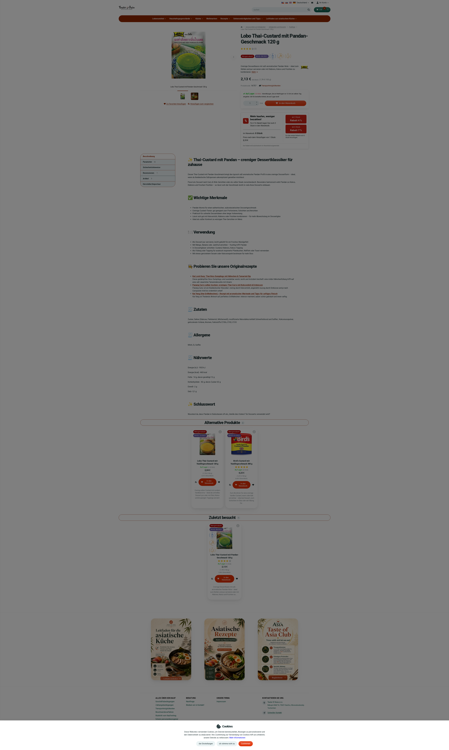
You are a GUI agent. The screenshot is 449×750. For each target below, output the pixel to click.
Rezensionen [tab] (150, 173)
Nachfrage (190, 701)
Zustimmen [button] (245, 744)
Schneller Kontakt (275, 713)
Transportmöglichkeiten (271, 86)
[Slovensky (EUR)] (287, 2)
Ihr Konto (323, 3)
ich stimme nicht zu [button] (227, 744)
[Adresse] (264, 703)
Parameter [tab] (149, 162)
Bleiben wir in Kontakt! (195, 705)
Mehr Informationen (237, 738)
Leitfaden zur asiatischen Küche (280, 19)
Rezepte (224, 19)
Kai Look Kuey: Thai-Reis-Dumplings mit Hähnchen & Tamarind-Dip (221, 276)
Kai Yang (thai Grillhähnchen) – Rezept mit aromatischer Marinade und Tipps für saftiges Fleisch (234, 294)
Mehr (254, 72)
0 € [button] (322, 9)
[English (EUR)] (290, 2)
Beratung (191, 698)
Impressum (221, 701)
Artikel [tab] (147, 179)
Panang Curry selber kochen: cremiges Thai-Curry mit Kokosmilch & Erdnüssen (227, 285)
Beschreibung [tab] (149, 156)
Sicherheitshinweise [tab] (151, 167)
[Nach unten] (257, 104)
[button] (327, 9)
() (255, 49)
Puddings (292, 27)
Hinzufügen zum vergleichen (202, 104)
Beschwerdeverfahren (165, 712)
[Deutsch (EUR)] (294, 2)
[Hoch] (257, 102)
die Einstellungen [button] (206, 744)
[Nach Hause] (126, 7)
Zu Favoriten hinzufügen (176, 104)
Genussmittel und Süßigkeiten (256, 27)
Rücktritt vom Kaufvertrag (166, 715)
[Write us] (264, 713)
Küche (198, 19)
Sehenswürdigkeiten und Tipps (247, 19)
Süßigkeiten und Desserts (277, 27)
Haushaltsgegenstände (179, 19)
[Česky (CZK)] (283, 2)
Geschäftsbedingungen (165, 701)
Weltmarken (211, 19)
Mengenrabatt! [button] (247, 56)
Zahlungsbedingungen (165, 705)
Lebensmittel (158, 19)
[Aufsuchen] (308, 9)
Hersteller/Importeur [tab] (152, 184)
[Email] (312, 2)
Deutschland (303, 3)
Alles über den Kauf (166, 698)
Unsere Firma (223, 698)
